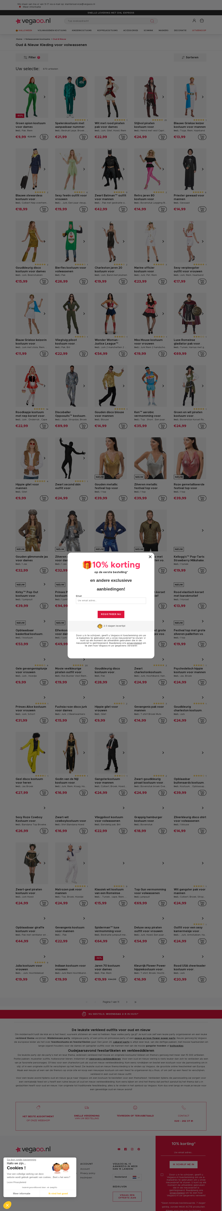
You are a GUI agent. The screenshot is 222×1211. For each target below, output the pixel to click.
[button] (7, 1205)
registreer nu (111, 614)
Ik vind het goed (58, 1193)
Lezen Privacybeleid (16, 1182)
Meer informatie (21, 1193)
